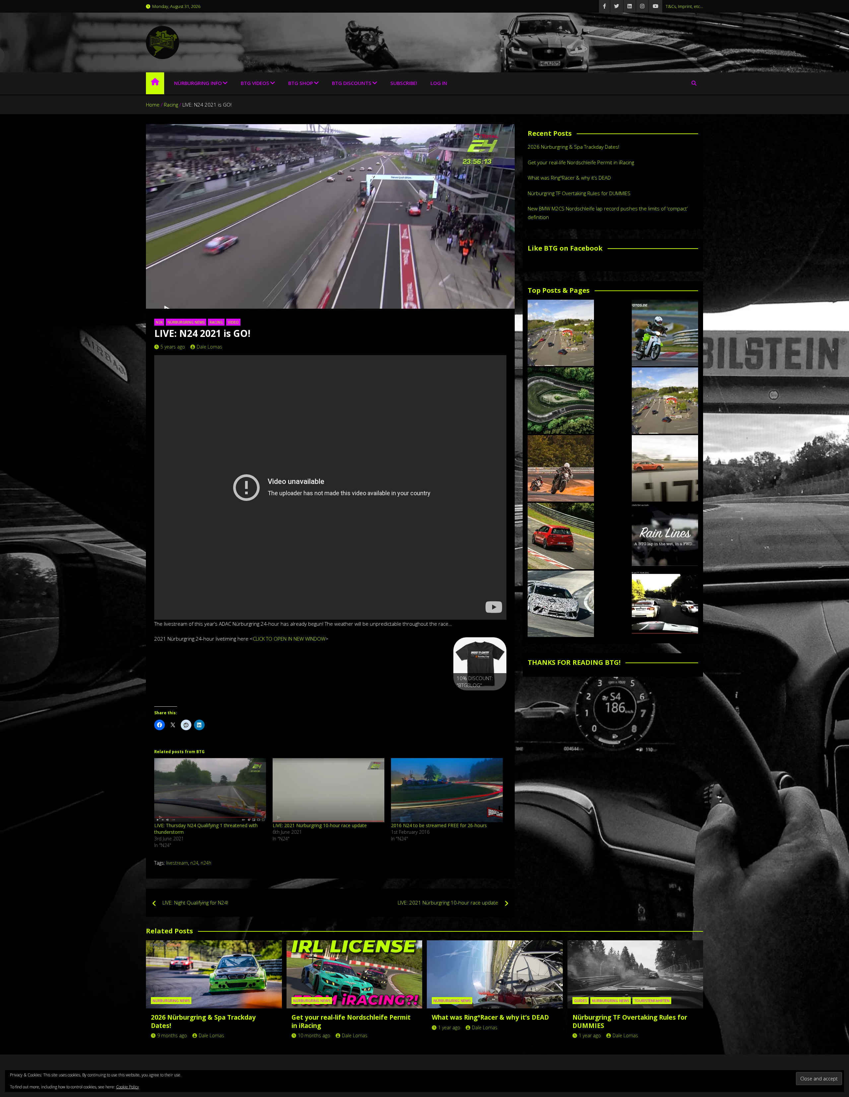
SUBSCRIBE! (403, 83)
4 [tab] (488, 697)
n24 (194, 863)
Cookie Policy (127, 1087)
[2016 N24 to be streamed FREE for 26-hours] (447, 790)
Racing (216, 322)
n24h (206, 863)
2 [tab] (472, 697)
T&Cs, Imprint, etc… (684, 6)
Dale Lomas (209, 347)
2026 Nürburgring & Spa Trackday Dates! (573, 146)
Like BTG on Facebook (565, 248)
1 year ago (449, 1027)
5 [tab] (495, 697)
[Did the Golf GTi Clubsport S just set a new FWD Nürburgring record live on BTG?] (561, 536)
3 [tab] (480, 697)
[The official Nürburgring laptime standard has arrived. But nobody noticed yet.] (665, 468)
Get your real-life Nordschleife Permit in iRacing (581, 162)
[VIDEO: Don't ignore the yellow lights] (665, 604)
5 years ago (173, 347)
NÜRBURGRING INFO (198, 83)
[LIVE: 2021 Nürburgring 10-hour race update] (328, 790)
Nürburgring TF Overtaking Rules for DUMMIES (579, 193)
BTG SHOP (300, 83)
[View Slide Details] (479, 663)
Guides (580, 1000)
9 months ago (172, 1035)
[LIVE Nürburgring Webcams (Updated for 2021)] (665, 400)
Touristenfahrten (652, 1000)
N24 (159, 322)
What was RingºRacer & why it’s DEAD (569, 177)
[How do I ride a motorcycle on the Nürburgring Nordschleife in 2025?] (561, 468)
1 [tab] (465, 697)
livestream (177, 863)
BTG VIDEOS (255, 83)
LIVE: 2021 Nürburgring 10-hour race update (320, 825)
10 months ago (314, 1035)
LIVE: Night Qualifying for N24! (195, 902)
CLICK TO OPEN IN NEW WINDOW (289, 638)
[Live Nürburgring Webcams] (561, 333)
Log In (438, 83)
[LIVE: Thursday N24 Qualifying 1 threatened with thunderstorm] (210, 790)
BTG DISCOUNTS (351, 83)
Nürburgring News (186, 322)
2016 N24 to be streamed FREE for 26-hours (439, 825)
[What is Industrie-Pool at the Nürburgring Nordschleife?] (561, 604)
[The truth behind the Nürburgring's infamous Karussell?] (561, 400)
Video (233, 322)
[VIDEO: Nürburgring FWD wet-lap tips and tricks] (665, 536)
